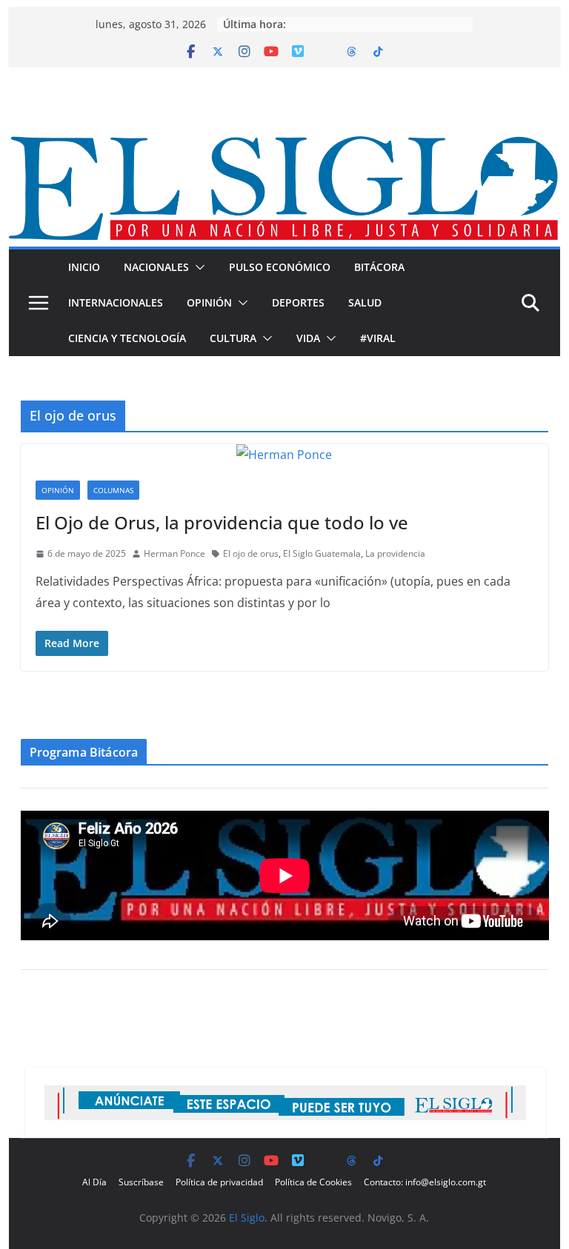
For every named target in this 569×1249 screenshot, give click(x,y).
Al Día (94, 1182)
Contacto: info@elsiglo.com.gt (425, 1182)
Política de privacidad (219, 1182)
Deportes (298, 302)
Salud (365, 302)
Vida (308, 338)
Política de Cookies (313, 1182)
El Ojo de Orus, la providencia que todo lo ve (222, 522)
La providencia (395, 553)
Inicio (84, 267)
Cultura (233, 338)
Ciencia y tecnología (127, 338)
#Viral (378, 338)
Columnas (113, 490)
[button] (197, 267)
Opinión (209, 302)
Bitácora (379, 267)
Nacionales (156, 267)
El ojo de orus (251, 553)
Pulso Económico (279, 267)
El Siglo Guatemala (322, 553)
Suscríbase (141, 1182)
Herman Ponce (174, 553)
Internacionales (115, 302)
